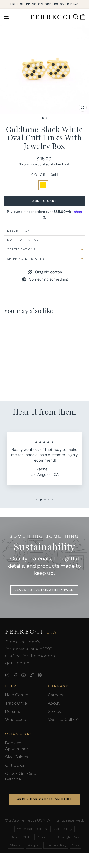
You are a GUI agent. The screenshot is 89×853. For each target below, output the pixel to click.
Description (18, 230)
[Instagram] (7, 675)
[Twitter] (31, 675)
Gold (43, 185)
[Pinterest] (39, 675)
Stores (54, 711)
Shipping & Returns (26, 258)
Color (44, 175)
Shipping (25, 164)
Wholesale (15, 719)
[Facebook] (15, 675)
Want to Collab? (64, 719)
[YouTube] (23, 675)
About (54, 703)
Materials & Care (24, 240)
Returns (12, 711)
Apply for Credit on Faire (44, 799)
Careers (55, 694)
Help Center (16, 694)
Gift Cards (15, 765)
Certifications (21, 249)
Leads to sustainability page (44, 590)
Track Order (16, 703)
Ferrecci (31, 632)
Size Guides (16, 756)
